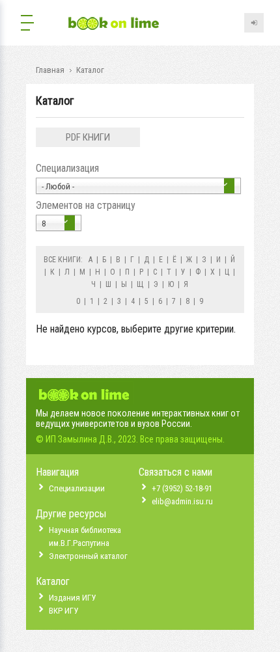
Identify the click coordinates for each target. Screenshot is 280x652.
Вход (254, 23)
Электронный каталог (88, 556)
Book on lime (114, 24)
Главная (50, 70)
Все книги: (63, 259)
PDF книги (88, 137)
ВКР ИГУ (63, 611)
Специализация (67, 168)
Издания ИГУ (72, 598)
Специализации (77, 488)
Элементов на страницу (85, 205)
